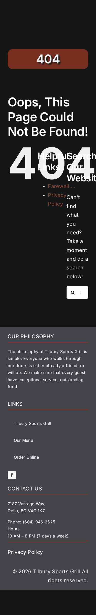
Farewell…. (61, 186)
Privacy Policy (25, 552)
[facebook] (12, 475)
